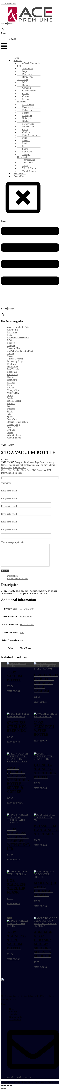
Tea (41, 465)
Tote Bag (11, 430)
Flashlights (12, 380)
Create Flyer (7, 470)
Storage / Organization (23, 155)
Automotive (12, 329)
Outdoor (11, 398)
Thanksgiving (13, 424)
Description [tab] (12, 576)
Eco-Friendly (13, 369)
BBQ (9, 340)
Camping (11, 345)
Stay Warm (12, 419)
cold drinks (14, 465)
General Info (19, 176)
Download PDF (44, 470)
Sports (10, 416)
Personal (11, 408)
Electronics (12, 372)
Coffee (4, 465)
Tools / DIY (12, 427)
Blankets (11, 343)
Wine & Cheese (14, 435)
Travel (10, 432)
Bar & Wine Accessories (25, 78)
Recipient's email (9, 490)
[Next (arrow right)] (5, 1088)
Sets (9, 414)
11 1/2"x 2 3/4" (27, 608)
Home (10, 385)
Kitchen (10, 387)
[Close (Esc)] (11, 1085)
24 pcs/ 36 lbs (26, 616)
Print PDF (31, 470)
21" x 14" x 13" (27, 624)
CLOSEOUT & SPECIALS (20, 351)
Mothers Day (13, 393)
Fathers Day (12, 374)
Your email (6, 483)
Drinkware (12, 364)
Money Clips (13, 390)
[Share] (8, 1085)
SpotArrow (53, 1082)
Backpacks (12, 332)
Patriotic (11, 403)
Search (4, 23)
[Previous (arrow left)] (2, 1088)
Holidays (11, 382)
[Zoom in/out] (2, 1085)
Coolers (10, 353)
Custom (10, 356)
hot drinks (24, 465)
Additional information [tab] (17, 578)
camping (50, 462)
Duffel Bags (12, 366)
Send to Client (19, 470)
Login (12, 38)
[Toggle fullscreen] (5, 1085)
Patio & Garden (14, 401)
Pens (9, 406)
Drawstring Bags (15, 361)
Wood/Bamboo (14, 437)
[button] (8, 33)
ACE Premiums (8, 3)
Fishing (10, 377)
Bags (9, 335)
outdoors (34, 465)
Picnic (10, 411)
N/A (22, 632)
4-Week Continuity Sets (28, 64)
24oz (42, 462)
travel (46, 465)
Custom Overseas (23, 100)
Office (10, 395)
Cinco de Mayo (14, 348)
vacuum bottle (19, 467)
